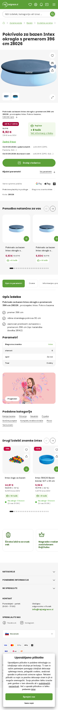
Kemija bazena (8, 416)
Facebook (11, 623)
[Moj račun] (36, 4)
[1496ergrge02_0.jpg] (16, 459)
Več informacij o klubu (42, 133)
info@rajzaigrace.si (42, 609)
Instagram (29, 623)
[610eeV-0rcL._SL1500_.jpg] (46, 459)
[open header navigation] (54, 4)
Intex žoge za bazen (15, 477)
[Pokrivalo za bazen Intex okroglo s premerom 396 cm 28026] (6, 96)
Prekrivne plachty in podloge (15, 189)
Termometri (7, 425)
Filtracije (23, 416)
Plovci (49, 421)
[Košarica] (47, 4)
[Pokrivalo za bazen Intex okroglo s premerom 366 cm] (46, 228)
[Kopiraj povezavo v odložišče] (52, 70)
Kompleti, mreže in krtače (31, 421)
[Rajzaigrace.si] (3, 23)
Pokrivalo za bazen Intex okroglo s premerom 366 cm (45, 249)
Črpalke (45, 416)
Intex (50, 189)
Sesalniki (34, 416)
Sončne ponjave (9, 421)
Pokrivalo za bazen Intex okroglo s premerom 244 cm (15, 249)
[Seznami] (30, 4)
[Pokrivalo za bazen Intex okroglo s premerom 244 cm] (16, 228)
